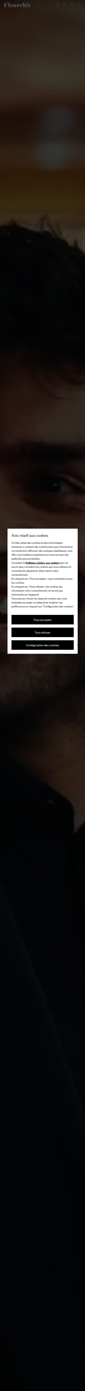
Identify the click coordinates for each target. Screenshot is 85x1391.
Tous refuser (42, 632)
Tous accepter (42, 619)
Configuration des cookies (42, 645)
